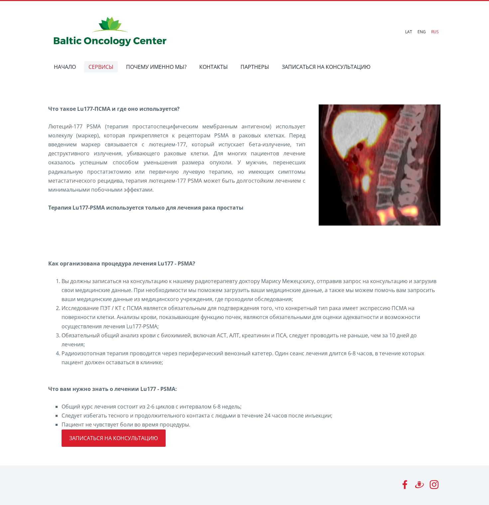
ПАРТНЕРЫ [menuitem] (255, 67)
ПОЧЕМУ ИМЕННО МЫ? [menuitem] (156, 67)
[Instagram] (434, 484)
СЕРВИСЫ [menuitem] (100, 67)
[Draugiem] (419, 484)
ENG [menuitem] (421, 32)
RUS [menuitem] (435, 32)
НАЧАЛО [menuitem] (65, 67)
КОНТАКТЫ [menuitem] (213, 67)
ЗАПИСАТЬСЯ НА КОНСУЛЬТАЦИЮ (113, 438)
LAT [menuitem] (408, 32)
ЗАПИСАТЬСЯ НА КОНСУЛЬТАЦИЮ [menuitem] (326, 67)
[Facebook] (404, 484)
